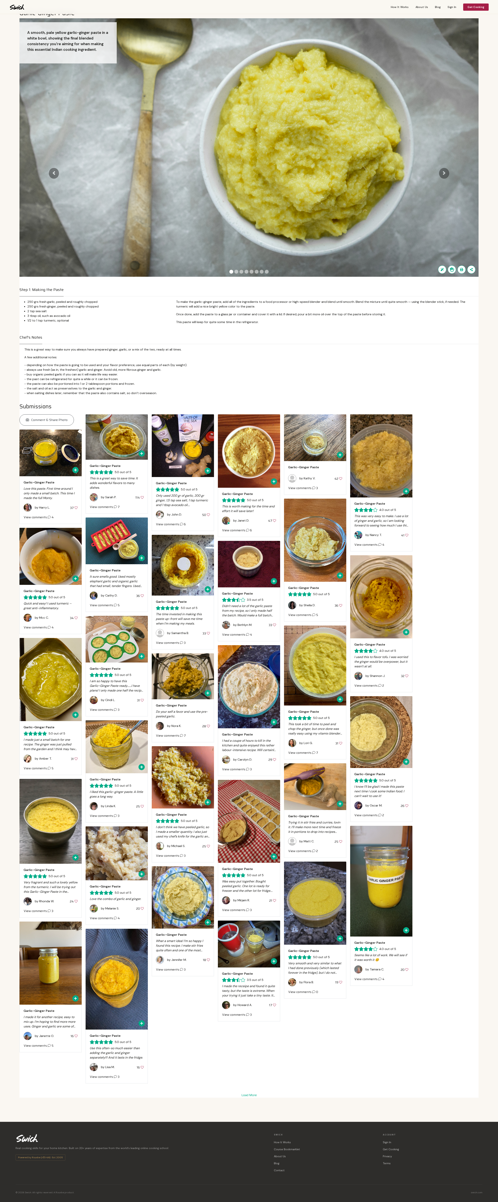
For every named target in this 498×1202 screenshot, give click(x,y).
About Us (422, 7)
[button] (53, 173)
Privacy (387, 1156)
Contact (279, 1170)
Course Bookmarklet (287, 1149)
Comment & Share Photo (49, 419)
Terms (387, 1163)
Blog (438, 7)
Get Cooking (475, 7)
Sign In (452, 7)
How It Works (400, 7)
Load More (249, 1095)
